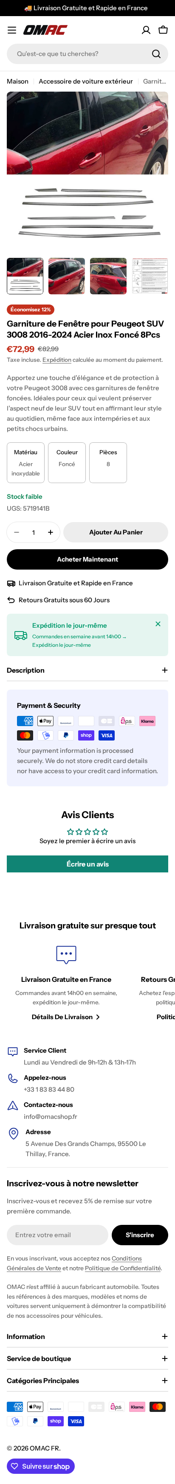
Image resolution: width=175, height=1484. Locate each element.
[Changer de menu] (12, 30)
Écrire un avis (88, 864)
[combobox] (87, 54)
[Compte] (146, 30)
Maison (17, 81)
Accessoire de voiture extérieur (86, 81)
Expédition (56, 359)
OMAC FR (44, 1448)
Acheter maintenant (87, 559)
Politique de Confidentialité (123, 1268)
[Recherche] (156, 54)
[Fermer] (158, 624)
